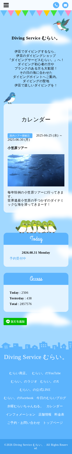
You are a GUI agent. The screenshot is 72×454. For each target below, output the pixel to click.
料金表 (59, 414)
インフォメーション (21, 414)
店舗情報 (45, 414)
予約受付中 (18, 258)
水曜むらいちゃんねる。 (25, 406)
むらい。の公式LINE (35, 389)
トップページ (53, 422)
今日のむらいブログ (51, 398)
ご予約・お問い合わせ (23, 422)
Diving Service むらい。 (36, 37)
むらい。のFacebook (19, 398)
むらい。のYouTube (46, 373)
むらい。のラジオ (24, 381)
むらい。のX (49, 381)
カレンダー (54, 406)
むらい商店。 (19, 373)
